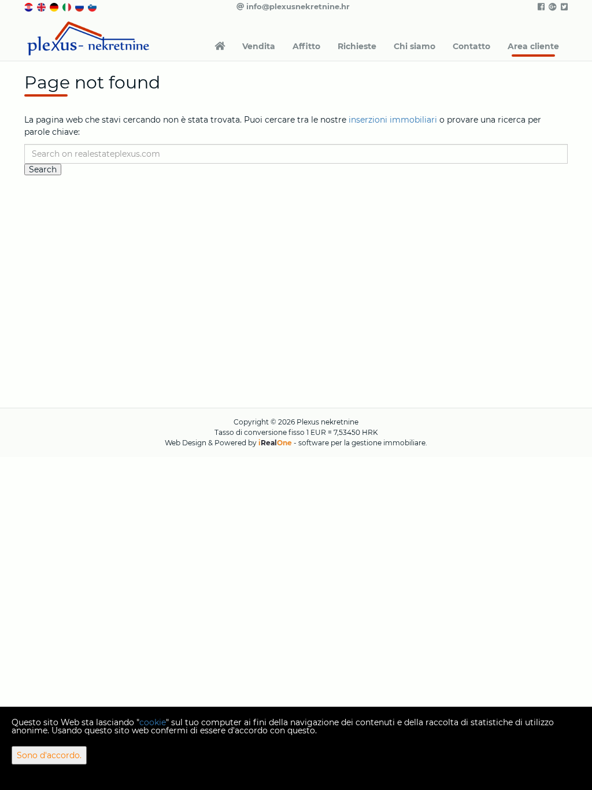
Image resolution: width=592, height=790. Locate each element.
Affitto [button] (306, 46)
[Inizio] (220, 46)
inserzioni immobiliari (393, 120)
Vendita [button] (258, 46)
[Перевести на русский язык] (80, 6)
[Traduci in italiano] (67, 6)
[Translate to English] (42, 6)
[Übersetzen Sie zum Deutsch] (55, 6)
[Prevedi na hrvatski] (29, 6)
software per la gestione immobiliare (362, 442)
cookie (152, 722)
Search (43, 169)
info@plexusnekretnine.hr (297, 6)
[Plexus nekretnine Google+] (552, 7)
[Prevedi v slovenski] (93, 6)
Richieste (357, 46)
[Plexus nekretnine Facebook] (540, 7)
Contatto (471, 46)
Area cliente (533, 46)
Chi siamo (414, 46)
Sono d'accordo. (49, 755)
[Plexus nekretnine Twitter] (563, 7)
